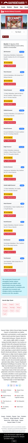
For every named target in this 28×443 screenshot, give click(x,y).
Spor (21, 7)
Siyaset (16, 7)
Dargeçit (11, 304)
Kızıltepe (5, 307)
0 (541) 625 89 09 (10, 234)
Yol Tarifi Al (9, 62)
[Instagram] (14, 385)
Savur (17, 311)
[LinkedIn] (17, 385)
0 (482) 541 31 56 (10, 270)
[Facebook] (8, 385)
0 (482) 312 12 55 (10, 140)
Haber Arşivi (20, 406)
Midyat (19, 307)
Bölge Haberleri (14, 418)
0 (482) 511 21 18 (10, 252)
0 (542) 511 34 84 (10, 179)
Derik (17, 304)
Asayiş (3, 7)
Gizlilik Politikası (19, 438)
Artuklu (5, 304)
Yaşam (21, 420)
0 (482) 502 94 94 (10, 197)
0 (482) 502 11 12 (10, 104)
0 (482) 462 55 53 (10, 84)
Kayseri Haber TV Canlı (14, 422)
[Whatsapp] (20, 385)
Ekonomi (6, 418)
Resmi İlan (7, 420)
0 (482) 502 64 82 (10, 122)
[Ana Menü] (1, 2)
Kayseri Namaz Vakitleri (6, 396)
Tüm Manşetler (20, 401)
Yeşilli (4, 314)
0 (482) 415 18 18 (10, 161)
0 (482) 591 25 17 (10, 215)
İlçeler (22, 418)
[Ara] (26, 2)
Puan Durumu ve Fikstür (6, 402)
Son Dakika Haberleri (5, 407)
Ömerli (12, 311)
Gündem (9, 7)
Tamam (14, 441)
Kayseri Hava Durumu (19, 391)
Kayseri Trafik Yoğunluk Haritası (19, 396)
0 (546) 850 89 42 (10, 66)
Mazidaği (12, 307)
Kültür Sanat (14, 420)
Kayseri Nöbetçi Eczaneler (6, 391)
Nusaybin (5, 311)
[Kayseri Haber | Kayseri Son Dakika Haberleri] (14, 3)
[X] (11, 385)
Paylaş (6, 36)
